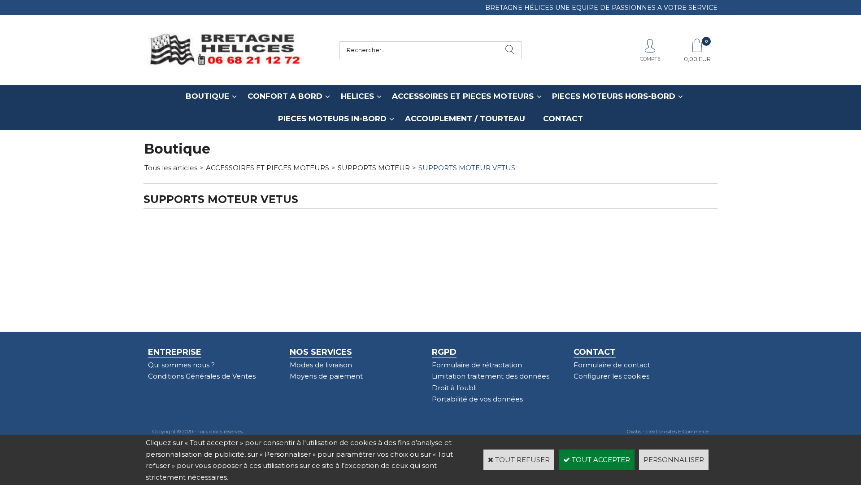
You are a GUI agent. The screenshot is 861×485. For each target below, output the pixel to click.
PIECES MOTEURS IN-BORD (332, 118)
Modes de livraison (321, 365)
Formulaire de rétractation (477, 365)
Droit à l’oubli (454, 388)
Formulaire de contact (612, 365)
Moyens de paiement (326, 376)
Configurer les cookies (611, 376)
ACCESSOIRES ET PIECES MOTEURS (463, 96)
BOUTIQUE (207, 96)
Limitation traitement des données (490, 376)
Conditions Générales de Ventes (202, 376)
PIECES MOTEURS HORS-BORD (613, 96)
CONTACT (563, 118)
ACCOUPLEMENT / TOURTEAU (465, 118)
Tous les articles (170, 167)
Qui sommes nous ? (181, 365)
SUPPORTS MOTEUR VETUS (466, 167)
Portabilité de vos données (477, 399)
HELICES (357, 96)
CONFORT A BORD (285, 96)
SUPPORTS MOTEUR (374, 167)
